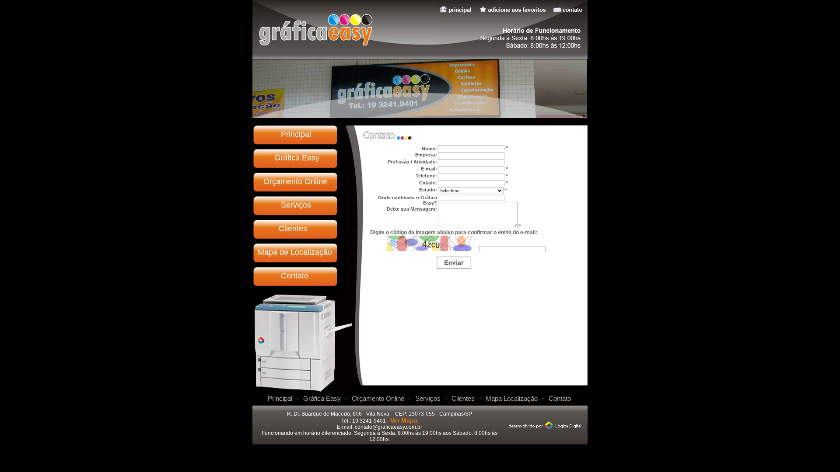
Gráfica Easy (296, 157)
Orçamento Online (295, 181)
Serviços (296, 205)
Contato (294, 275)
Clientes (293, 228)
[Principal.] (316, 44)
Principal (296, 134)
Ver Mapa (403, 420)
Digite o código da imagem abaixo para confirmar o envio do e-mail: (453, 232)
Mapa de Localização (295, 252)
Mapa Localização (512, 398)
